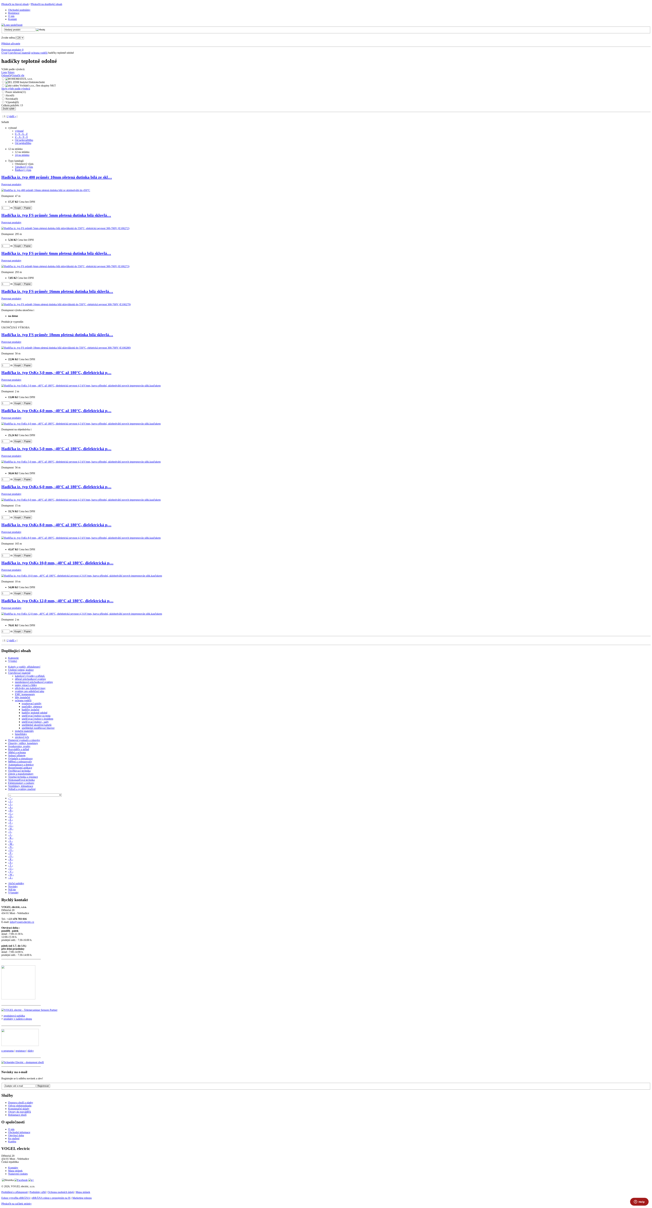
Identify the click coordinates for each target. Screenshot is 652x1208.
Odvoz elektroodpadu (19, 1105)
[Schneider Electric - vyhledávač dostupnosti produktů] (22, 1062)
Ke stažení (13, 1138)
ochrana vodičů (39, 52)
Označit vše (18, 75)
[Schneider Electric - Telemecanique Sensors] (29, 1010)
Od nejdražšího (23, 143)
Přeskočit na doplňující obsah (46, 4)
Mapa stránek (15, 1170)
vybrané (19, 130)
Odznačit (6, 75)
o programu (7, 1050)
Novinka (11, 98)
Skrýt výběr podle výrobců (15, 88)
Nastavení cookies (18, 1173)
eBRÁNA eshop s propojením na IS (51, 1197)
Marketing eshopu (82, 1197)
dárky (31, 1050)
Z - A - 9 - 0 (21, 137)
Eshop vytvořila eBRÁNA (15, 1197)
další (12, 116)
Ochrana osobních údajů (61, 1192)
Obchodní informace (19, 1132)
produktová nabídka (14, 1015)
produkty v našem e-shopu (18, 1018)
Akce (9, 95)
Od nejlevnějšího (24, 140)
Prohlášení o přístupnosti (14, 1192)
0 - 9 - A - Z (21, 134)
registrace (21, 1050)
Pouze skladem (15, 92)
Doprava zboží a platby (20, 1102)
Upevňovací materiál (19, 52)
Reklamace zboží (17, 1114)
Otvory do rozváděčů (19, 1111)
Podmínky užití (38, 1192)
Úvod (4, 52)
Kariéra (12, 1141)
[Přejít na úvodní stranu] (11, 24)
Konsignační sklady (18, 1108)
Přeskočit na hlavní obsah (15, 4)
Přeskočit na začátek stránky (16, 1203)
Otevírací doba (16, 1135)
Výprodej (12, 102)
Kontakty (13, 1167)
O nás (11, 1129)
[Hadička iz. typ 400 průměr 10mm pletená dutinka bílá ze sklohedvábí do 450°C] (45, 190)
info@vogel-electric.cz (22, 922)
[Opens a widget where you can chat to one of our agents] (639, 1202)
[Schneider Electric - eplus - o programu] (20, 1045)
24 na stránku (22, 155)
